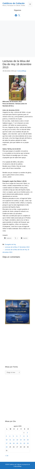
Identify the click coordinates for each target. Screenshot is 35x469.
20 (17, 443)
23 (28, 443)
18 (10, 443)
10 (6, 440)
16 (28, 440)
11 (10, 440)
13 (17, 440)
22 (24, 443)
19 (13, 443)
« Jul (6, 455)
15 (24, 440)
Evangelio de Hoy (10, 244)
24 (6, 447)
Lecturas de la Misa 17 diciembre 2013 (17, 247)
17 (6, 443)
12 (13, 440)
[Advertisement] (17, 38)
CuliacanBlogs (17, 466)
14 (20, 440)
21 (20, 443)
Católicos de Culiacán (14, 3)
